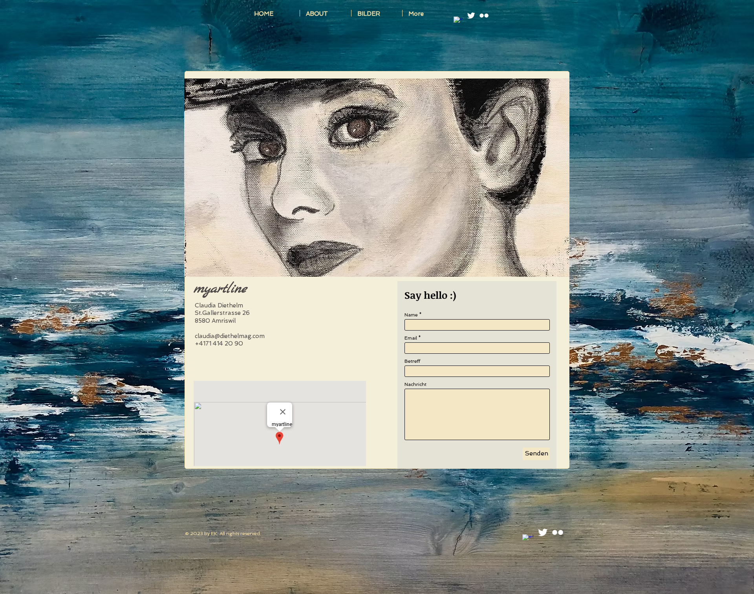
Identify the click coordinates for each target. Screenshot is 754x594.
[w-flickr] (484, 15)
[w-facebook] (458, 21)
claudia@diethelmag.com (230, 336)
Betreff (412, 361)
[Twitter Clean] (471, 15)
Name (411, 315)
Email (410, 338)
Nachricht (415, 384)
